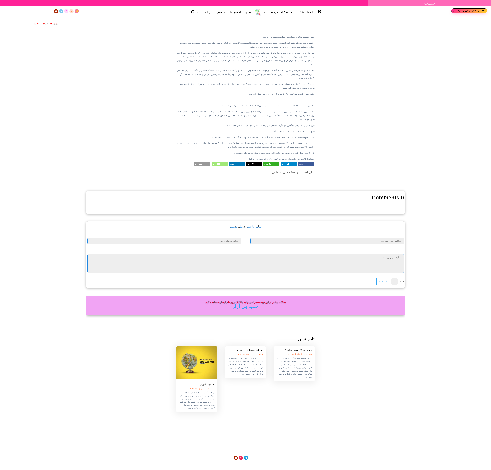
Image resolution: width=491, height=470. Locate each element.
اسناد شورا (222, 12)
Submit (383, 281)
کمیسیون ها (235, 12)
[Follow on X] (71, 11)
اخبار (293, 12)
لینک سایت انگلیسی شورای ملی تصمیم (469, 10)
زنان (266, 12)
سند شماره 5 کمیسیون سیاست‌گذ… (297, 350)
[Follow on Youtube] (56, 11)
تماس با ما (209, 12)
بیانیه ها (310, 12)
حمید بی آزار (245, 306)
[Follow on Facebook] (66, 11)
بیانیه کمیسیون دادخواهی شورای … (249, 350)
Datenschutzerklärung (261, 464)
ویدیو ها (247, 12)
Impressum (244, 464)
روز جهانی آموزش (207, 384)
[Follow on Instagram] (77, 11)
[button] (306, 164)
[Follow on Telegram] (61, 11)
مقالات (301, 12)
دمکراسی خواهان (279, 12)
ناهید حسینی (208, 388)
